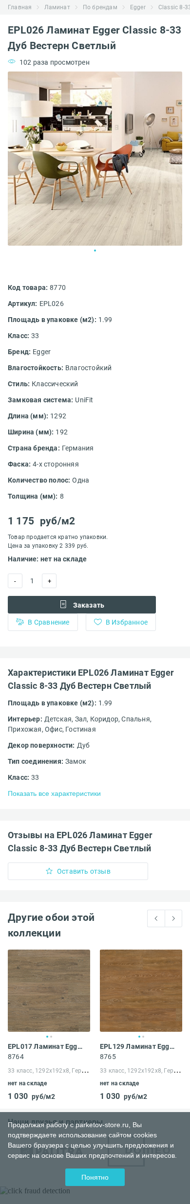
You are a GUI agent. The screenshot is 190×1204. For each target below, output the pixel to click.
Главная (20, 7)
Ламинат (57, 7)
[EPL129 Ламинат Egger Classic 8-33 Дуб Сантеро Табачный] (141, 991)
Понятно (95, 1177)
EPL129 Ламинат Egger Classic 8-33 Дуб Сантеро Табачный (139, 1046)
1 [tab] (95, 251)
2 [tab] (51, 1037)
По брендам (100, 7)
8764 (16, 1056)
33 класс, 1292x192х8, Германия (54, 1070)
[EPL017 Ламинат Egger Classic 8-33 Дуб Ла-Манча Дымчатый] (49, 991)
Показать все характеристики (54, 793)
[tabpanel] (95, 159)
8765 (108, 1056)
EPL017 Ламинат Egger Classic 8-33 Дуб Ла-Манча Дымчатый (47, 1046)
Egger (138, 7)
